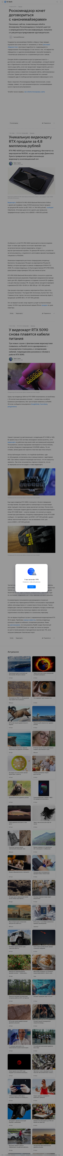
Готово (31, 587)
